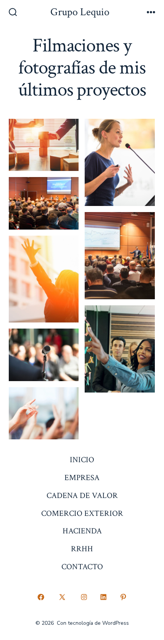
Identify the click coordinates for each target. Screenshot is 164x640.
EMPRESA (82, 477)
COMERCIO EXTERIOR (82, 513)
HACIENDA (82, 531)
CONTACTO (82, 567)
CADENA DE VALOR (82, 495)
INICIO (82, 460)
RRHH (82, 549)
